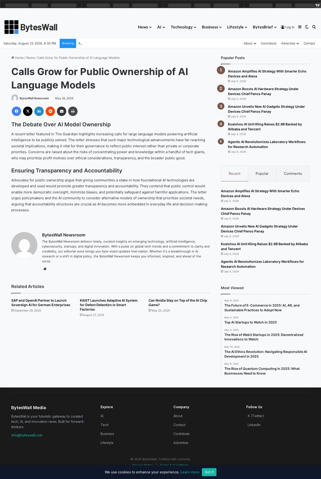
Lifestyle (235, 26)
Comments (293, 173)
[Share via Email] (61, 111)
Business (210, 26)
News (143, 26)
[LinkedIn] (39, 111)
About (248, 43)
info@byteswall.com (26, 435)
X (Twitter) (256, 416)
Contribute (269, 43)
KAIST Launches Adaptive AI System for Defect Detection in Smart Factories (109, 304)
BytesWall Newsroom (34, 98)
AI (159, 26)
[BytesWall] (31, 27)
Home (19, 58)
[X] (27, 111)
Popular (262, 173)
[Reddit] (50, 111)
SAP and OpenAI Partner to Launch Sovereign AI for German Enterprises (40, 302)
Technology (182, 26)
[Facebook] (16, 111)
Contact (309, 43)
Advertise (288, 43)
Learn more (190, 472)
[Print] (73, 111)
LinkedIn (254, 425)
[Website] (45, 269)
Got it (209, 472)
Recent (234, 173)
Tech (105, 425)
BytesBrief (263, 26)
